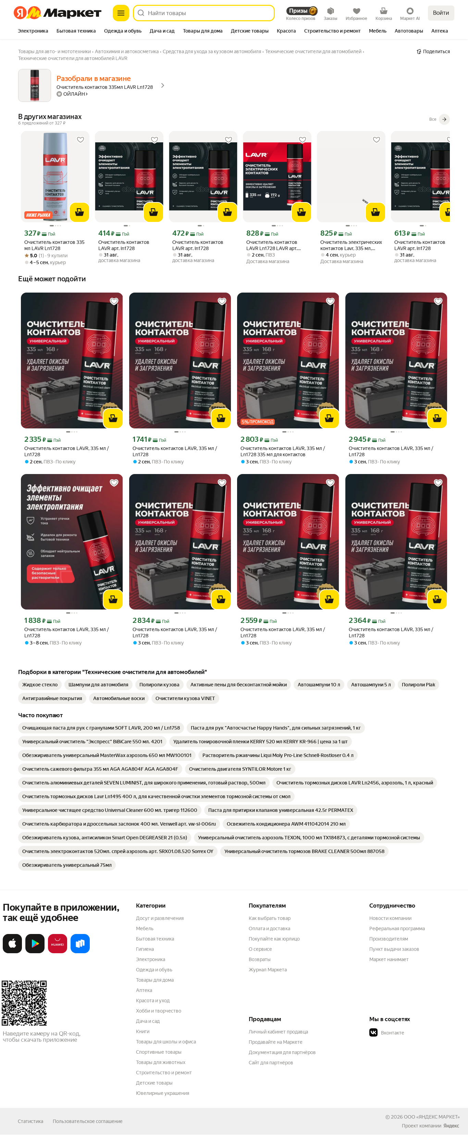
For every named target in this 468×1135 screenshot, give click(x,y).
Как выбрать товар (270, 918)
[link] (40, 684)
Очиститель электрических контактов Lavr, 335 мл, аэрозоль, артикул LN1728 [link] (351, 245)
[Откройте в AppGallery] (57, 951)
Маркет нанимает (389, 959)
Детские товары (154, 1083)
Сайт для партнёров (271, 1062)
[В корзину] (79, 212)
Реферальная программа (397, 928)
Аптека (144, 990)
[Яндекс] (451, 1125)
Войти (441, 13)
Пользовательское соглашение (88, 1121)
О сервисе (260, 949)
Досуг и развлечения (160, 918)
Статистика (30, 1121)
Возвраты (260, 959)
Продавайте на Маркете (276, 1042)
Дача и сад (148, 1021)
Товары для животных (160, 1062)
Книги (142, 1031)
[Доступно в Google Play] (35, 951)
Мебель (144, 928)
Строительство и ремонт (164, 1072)
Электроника (150, 959)
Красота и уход (153, 1000)
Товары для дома (155, 980)
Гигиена (145, 949)
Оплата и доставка (269, 928)
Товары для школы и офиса (166, 1041)
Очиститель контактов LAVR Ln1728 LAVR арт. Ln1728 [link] (271, 245)
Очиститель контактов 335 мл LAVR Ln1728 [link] (54, 245)
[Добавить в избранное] (80, 140)
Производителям (388, 939)
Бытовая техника (155, 939)
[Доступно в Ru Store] (80, 951)
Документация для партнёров (282, 1052)
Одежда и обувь (154, 969)
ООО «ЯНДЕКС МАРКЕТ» (432, 1117)
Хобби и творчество (158, 1011)
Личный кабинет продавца (278, 1031)
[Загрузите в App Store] (12, 951)
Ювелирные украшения (162, 1093)
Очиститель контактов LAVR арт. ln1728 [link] (123, 245)
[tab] (33, 31)
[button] (417, 1032)
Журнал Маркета (268, 969)
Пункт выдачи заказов (394, 949)
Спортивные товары (159, 1052)
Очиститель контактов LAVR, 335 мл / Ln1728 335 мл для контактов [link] (283, 451)
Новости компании (390, 918)
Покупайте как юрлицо (274, 939)
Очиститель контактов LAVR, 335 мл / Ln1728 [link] (66, 451)
